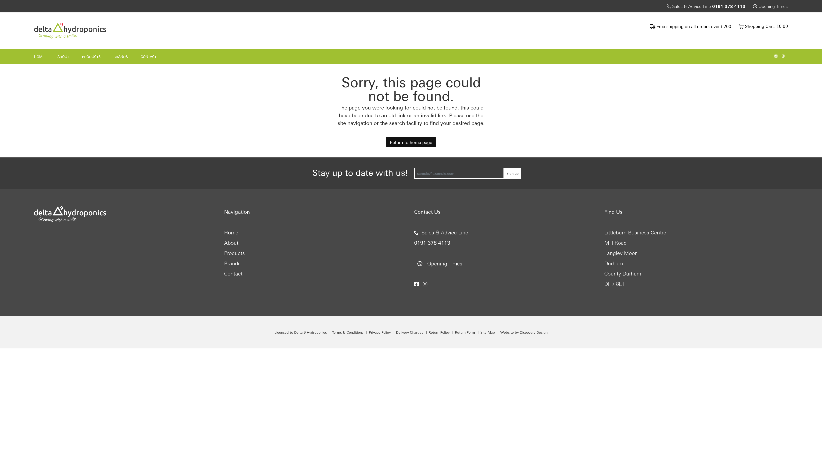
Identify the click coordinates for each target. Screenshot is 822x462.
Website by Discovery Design (524, 332)
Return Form (465, 332)
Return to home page (411, 142)
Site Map (487, 332)
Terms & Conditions (347, 332)
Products (91, 56)
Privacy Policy (380, 332)
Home (39, 56)
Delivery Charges (409, 332)
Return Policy (439, 332)
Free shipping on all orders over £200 (693, 26)
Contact (148, 56)
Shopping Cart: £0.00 (766, 26)
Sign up (512, 173)
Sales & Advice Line (708, 6)
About (63, 56)
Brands (120, 56)
